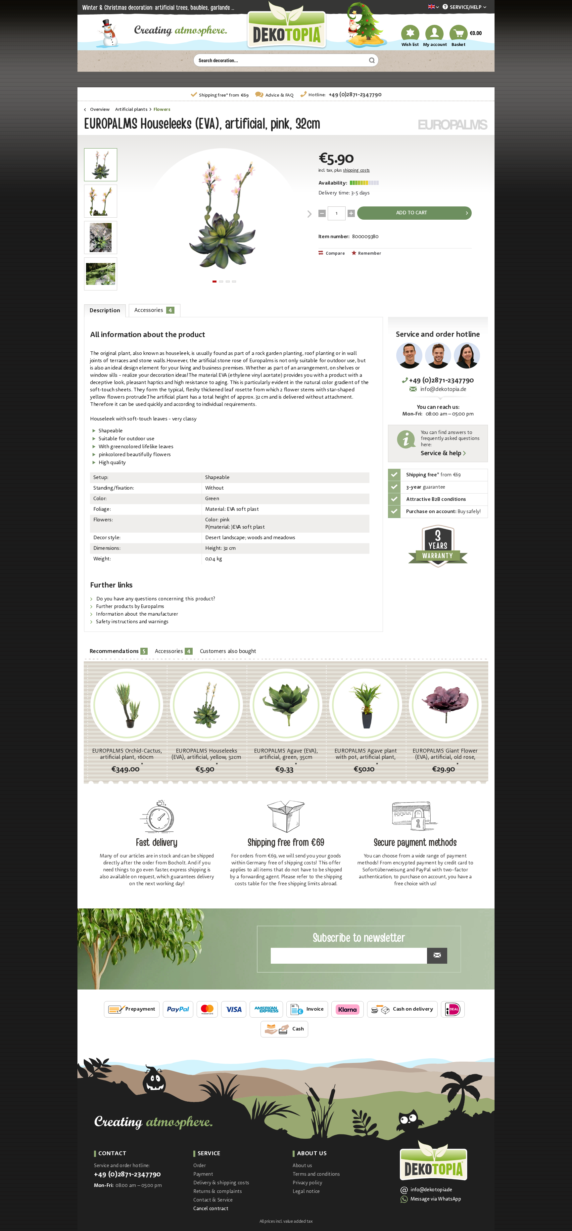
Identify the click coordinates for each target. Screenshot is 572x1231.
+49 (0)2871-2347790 (355, 95)
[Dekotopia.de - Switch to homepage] (286, 25)
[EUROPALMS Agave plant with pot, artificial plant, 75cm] (365, 705)
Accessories (153, 310)
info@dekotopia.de (443, 389)
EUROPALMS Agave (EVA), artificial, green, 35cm (286, 754)
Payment (203, 1174)
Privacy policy (307, 1183)
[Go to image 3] (228, 282)
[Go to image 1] (214, 282)
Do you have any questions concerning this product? (155, 599)
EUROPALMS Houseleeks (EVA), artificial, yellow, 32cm (206, 754)
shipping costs (356, 170)
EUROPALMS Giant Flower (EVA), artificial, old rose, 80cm (445, 754)
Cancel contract (210, 1209)
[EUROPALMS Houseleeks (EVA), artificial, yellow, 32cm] (206, 705)
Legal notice (306, 1191)
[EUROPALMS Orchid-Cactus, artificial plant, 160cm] (126, 705)
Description (105, 311)
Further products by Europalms (129, 606)
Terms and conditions (316, 1174)
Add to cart (411, 213)
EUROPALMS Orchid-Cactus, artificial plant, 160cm (127, 754)
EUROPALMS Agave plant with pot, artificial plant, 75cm (365, 754)
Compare (335, 253)
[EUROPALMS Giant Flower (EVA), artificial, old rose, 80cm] (445, 705)
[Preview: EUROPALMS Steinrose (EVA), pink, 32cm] (100, 164)
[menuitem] (423, 7)
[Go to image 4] (234, 282)
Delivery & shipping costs (221, 1183)
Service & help (441, 454)
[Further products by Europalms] (453, 124)
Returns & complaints (217, 1191)
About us (302, 1166)
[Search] (371, 60)
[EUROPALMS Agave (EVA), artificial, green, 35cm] (286, 705)
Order (199, 1166)
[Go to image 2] (221, 282)
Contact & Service (213, 1200)
